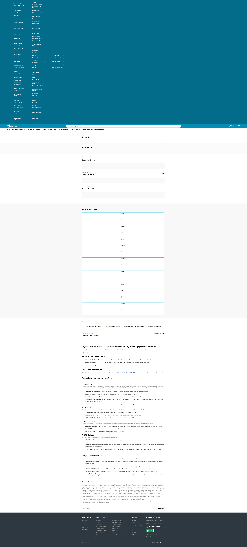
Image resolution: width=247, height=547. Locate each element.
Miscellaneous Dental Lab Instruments (37, 115)
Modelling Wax (35, 57)
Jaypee (115, 372)
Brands (67, 62)
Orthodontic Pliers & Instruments (18, 85)
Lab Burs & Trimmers (36, 107)
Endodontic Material (18, 43)
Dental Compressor (18, 31)
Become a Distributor (234, 62)
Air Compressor (35, 33)
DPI (130, 372)
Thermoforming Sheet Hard (37, 45)
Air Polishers (16, 17)
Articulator (34, 100)
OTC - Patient (111, 484)
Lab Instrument (35, 93)
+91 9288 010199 (154, 527)
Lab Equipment (35, 2)
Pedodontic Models (113, 501)
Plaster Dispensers (36, 16)
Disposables (16, 116)
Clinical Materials (16, 34)
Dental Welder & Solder (18, 7)
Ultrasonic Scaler (17, 10)
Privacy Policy (134, 530)
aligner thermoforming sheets (118, 373)
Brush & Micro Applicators (19, 107)
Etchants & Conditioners (19, 67)
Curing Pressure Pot (36, 26)
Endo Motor (16, 12)
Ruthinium (138, 372)
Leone (141, 372)
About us (133, 522)
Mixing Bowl (34, 95)
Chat (150, 530)
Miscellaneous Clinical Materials (18, 70)
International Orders (211, 62)
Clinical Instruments (17, 80)
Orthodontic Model (56, 61)
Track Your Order (135, 534)
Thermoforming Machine (19, 28)
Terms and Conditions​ (136, 528)
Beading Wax (35, 62)
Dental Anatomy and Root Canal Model (57, 68)
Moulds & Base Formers (37, 112)
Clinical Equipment (17, 3)
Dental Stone (35, 52)
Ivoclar (120, 372)
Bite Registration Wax (36, 65)
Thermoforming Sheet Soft (37, 41)
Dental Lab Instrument (154, 487)
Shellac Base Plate (36, 72)
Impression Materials (18, 56)
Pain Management (17, 54)
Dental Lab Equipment (120, 493)
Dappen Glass (35, 102)
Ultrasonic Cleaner (36, 28)
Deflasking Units (35, 21)
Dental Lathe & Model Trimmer (36, 7)
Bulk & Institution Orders (222, 62)
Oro (132, 372)
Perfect (127, 372)
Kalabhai (124, 372)
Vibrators (34, 18)
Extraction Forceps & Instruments (18, 91)
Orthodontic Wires (17, 45)
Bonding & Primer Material (17, 62)
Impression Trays (17, 97)
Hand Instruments (17, 82)
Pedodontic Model (101, 502)
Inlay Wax (34, 67)
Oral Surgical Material (18, 40)
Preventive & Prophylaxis (19, 73)
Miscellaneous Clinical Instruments (18, 111)
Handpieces (16, 100)
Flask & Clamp (35, 118)
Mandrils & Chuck (36, 110)
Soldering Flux (35, 74)
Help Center (134, 532)
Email (157, 530)
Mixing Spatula (35, 97)
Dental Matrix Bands (18, 102)
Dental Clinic (9, 62)
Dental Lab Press (36, 121)
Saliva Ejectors (17, 113)
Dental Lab (28, 62)
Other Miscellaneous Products (18, 129)
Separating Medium (36, 70)
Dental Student (73, 62)
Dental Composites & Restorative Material (18, 77)
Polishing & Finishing (18, 105)
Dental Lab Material (36, 36)
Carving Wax (35, 60)
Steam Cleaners (35, 23)
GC (118, 372)
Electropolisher (35, 10)
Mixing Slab (34, 105)
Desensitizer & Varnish (18, 65)
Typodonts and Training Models (57, 64)
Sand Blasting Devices (18, 20)
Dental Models (48, 62)
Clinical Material (96, 484)
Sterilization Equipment (18, 22)
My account (134, 520)
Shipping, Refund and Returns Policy (137, 526)
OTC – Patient (80, 62)
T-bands (109, 373)
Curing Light (16, 15)
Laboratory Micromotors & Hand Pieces (37, 13)
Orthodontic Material (18, 36)
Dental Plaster (35, 50)
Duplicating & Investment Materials (37, 86)
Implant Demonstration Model (57, 58)
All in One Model (55, 55)
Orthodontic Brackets (123, 501)
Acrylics (34, 77)
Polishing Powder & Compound (36, 83)
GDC (134, 372)
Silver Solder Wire (36, 79)
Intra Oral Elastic (17, 38)
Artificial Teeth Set (36, 48)
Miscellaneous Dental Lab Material (37, 90)
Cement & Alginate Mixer (19, 5)
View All (163, 136)
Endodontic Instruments (19, 88)
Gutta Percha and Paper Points (19, 49)
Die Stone (34, 55)
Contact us (134, 524)
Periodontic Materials (18, 51)
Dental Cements (17, 59)
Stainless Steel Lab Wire (37, 38)
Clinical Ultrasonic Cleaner (17, 25)
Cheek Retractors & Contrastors (18, 119)
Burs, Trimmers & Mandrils (17, 95)
